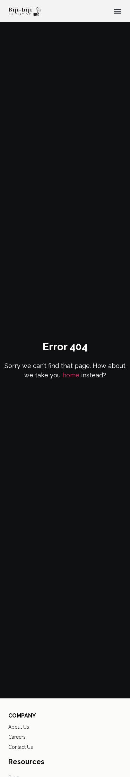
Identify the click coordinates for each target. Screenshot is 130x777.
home (70, 375)
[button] (117, 11)
